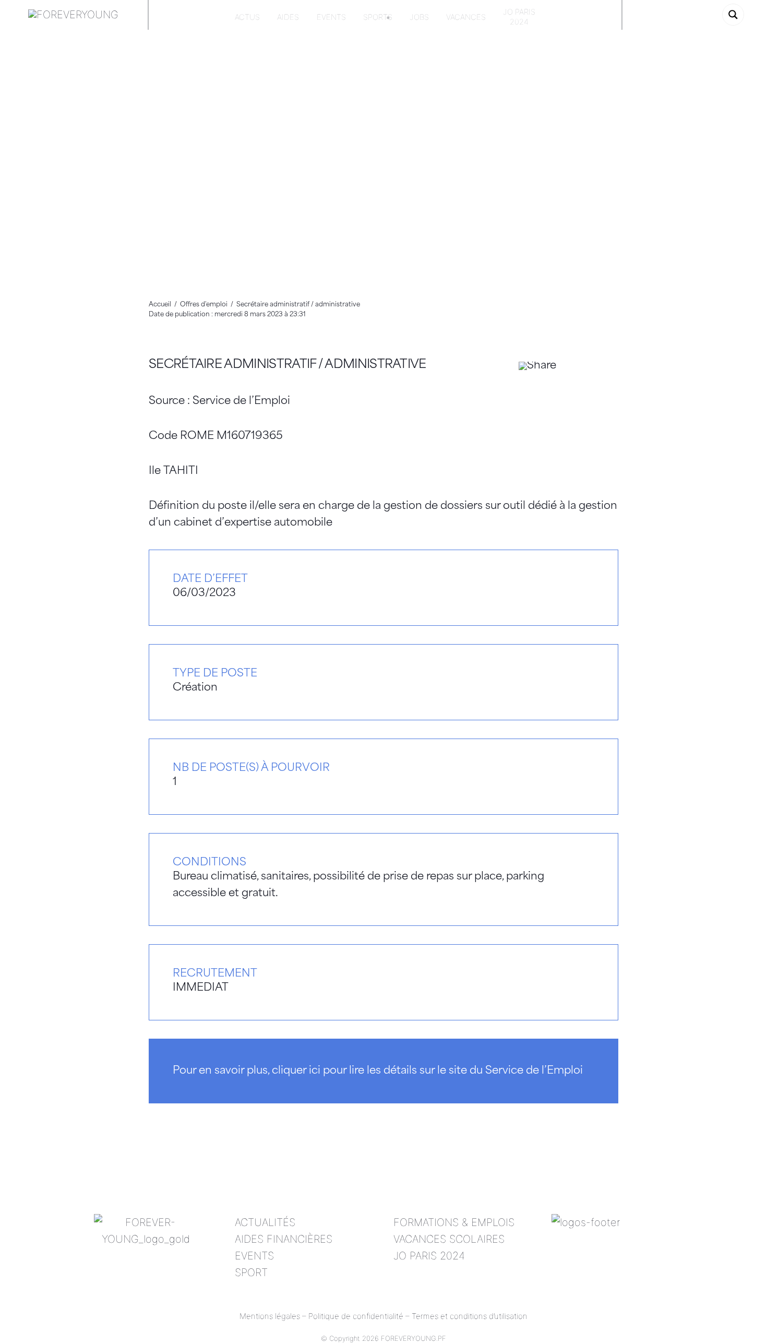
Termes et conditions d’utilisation (470, 1316)
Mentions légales (269, 1316)
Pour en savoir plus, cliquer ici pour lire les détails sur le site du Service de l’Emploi (378, 1071)
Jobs (419, 17)
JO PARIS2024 (519, 17)
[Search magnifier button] (733, 14)
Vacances (466, 17)
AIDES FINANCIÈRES (283, 1239)
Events (331, 17)
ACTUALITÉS (265, 1222)
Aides (288, 17)
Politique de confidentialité (355, 1316)
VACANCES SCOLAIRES (449, 1239)
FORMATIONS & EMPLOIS (453, 1222)
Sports (377, 17)
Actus (247, 17)
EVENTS (254, 1256)
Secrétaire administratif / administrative (287, 365)
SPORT (251, 1272)
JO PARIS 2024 (429, 1256)
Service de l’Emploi (241, 401)
